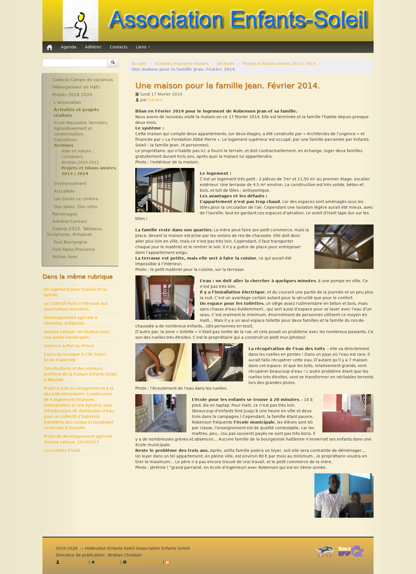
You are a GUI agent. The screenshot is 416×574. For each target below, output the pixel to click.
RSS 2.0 (178, 562)
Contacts (118, 47)
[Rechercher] (113, 63)
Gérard (155, 100)
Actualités (64, 191)
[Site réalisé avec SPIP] (326, 553)
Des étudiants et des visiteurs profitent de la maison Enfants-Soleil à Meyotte (80, 374)
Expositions (65, 139)
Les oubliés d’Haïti (62, 450)
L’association (67, 102)
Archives (225, 63)
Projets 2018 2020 (72, 94)
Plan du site (107, 562)
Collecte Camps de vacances (82, 79)
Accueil (139, 63)
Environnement (70, 183)
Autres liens (65, 256)
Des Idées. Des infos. (76, 206)
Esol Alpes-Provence (73, 249)
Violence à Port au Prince (69, 346)
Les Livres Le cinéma (76, 198)
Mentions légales (144, 562)
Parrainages (64, 214)
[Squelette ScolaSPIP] (353, 553)
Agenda (68, 47)
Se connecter (73, 562)
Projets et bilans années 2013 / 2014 (279, 63)
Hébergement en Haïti (76, 87)
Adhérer (93, 47)
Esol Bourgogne (70, 242)
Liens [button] (141, 47)
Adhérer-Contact (69, 221)
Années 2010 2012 (80, 162)
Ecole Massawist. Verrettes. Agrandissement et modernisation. (81, 128)
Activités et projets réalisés (182, 63)
